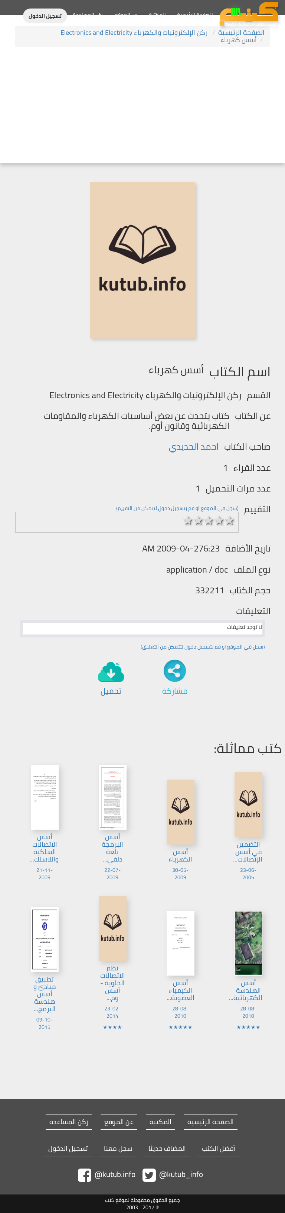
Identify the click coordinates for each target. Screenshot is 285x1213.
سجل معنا (118, 1148)
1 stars (188, 520)
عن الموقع (126, 15)
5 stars (230, 520)
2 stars (198, 520)
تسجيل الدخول (45, 16)
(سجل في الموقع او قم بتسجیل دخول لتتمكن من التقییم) (177, 508)
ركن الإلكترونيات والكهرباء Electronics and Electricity (134, 32)
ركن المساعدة (88, 15)
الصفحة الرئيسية (195, 15)
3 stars (209, 520)
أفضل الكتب (218, 1148)
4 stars (219, 520)
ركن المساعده (68, 1122)
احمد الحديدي (194, 446)
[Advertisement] (142, 106)
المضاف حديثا (167, 1148)
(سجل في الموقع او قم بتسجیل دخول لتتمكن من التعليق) (203, 647)
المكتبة (157, 15)
